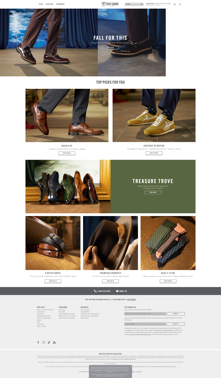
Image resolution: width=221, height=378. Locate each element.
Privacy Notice (97, 370)
